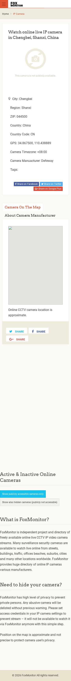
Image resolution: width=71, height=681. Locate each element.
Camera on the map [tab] (23, 207)
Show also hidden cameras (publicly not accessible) (29, 502)
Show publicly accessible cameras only (23, 494)
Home (5, 14)
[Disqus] (35, 411)
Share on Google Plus (49, 188)
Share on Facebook (27, 184)
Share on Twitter (52, 184)
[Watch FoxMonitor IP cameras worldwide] (36, 4)
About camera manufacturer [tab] (30, 215)
